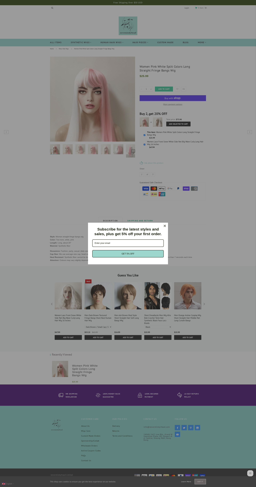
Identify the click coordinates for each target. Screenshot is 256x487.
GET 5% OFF (128, 254)
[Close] (165, 226)
